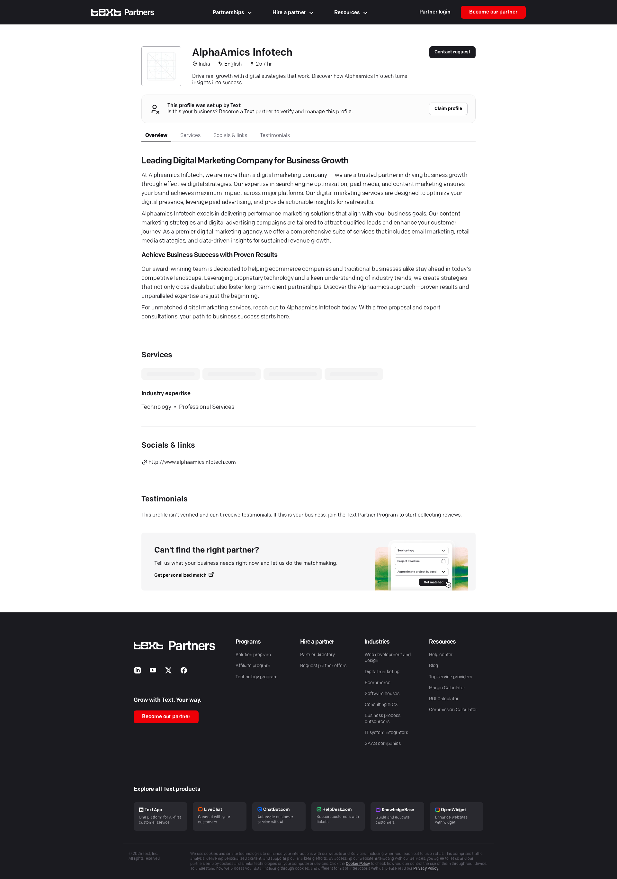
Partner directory (317, 655)
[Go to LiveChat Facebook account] (184, 671)
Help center (441, 655)
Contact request (452, 52)
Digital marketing (382, 672)
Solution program (253, 655)
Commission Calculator (453, 710)
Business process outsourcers (382, 718)
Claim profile (448, 108)
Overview (156, 135)
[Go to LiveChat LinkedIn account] (137, 671)
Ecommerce (377, 683)
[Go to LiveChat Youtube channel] (153, 671)
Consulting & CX (381, 704)
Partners (139, 13)
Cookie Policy (358, 864)
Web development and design (388, 658)
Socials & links (230, 135)
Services (190, 135)
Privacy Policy (425, 869)
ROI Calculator (444, 699)
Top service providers (450, 677)
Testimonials (275, 135)
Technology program (257, 677)
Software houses (382, 693)
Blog (433, 666)
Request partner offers (323, 666)
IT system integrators (386, 732)
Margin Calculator (447, 688)
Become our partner (493, 12)
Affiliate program (253, 666)
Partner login (435, 12)
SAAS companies (383, 743)
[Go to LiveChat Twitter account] (168, 671)
